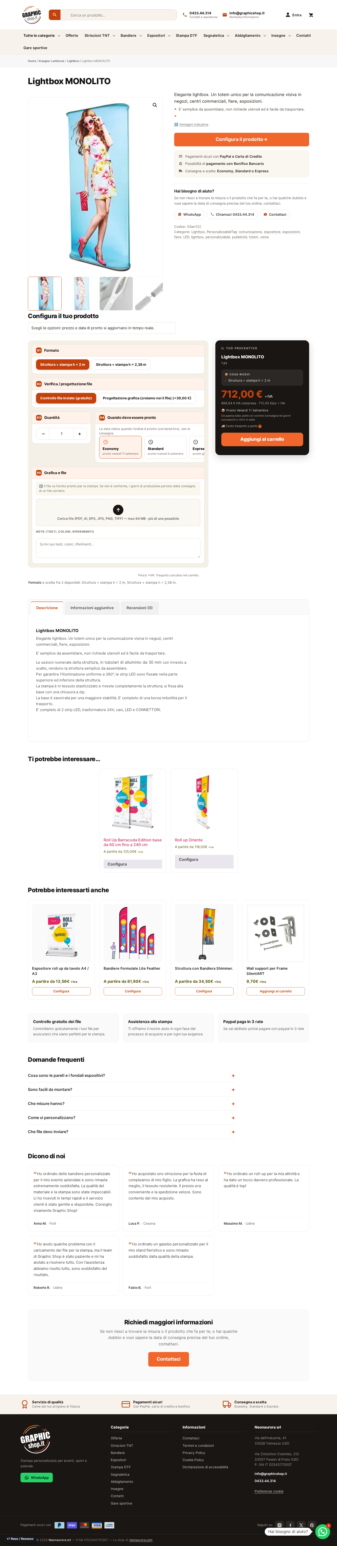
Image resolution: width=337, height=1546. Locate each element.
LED (186, 237)
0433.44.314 (265, 1481)
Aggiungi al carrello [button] (276, 991)
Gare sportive (35, 48)
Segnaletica (214, 35)
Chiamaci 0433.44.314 (235, 214)
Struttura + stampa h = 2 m (62, 364)
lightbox (197, 237)
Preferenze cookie (269, 1491)
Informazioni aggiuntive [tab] (92, 607)
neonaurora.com (140, 1540)
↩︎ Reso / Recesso (20, 1539)
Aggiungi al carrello (262, 439)
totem (253, 237)
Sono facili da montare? (50, 1089)
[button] (154, 105)
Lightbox (73, 61)
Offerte (72, 35)
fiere (177, 237)
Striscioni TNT (97, 35)
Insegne (278, 35)
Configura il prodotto (242, 139)
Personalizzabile (219, 232)
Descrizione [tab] (47, 607)
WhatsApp (192, 214)
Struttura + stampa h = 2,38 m (121, 364)
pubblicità (239, 237)
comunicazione (250, 232)
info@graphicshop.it (271, 1474)
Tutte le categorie (39, 35)
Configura (117, 864)
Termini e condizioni (198, 1446)
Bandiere (128, 35)
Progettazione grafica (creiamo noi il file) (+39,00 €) (147, 398)
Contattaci (277, 214)
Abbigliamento (248, 35)
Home (32, 61)
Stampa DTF (186, 35)
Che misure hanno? (46, 1103)
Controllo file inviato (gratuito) (66, 398)
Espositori (156, 35)
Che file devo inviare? (48, 1131)
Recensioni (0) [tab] (140, 607)
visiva (264, 237)
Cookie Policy (193, 1460)
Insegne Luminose (51, 61)
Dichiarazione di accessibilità (205, 1467)
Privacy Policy (194, 1453)
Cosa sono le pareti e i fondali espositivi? (66, 1075)
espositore (272, 232)
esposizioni (291, 232)
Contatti (303, 35)
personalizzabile (218, 237)
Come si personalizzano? (51, 1117)
